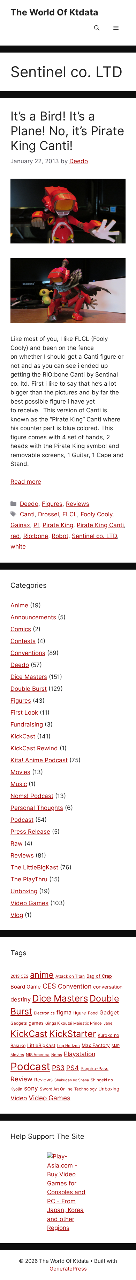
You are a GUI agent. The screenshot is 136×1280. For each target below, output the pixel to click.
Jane (108, 1023)
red (15, 535)
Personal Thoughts (36, 807)
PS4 (72, 1068)
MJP (116, 1045)
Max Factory (96, 1045)
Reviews (77, 503)
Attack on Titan (70, 976)
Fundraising (26, 724)
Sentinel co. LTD (94, 535)
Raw (16, 843)
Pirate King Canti (100, 525)
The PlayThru (28, 879)
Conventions (27, 652)
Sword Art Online (56, 1089)
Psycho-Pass (94, 1068)
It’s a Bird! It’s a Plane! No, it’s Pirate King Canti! (67, 131)
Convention (74, 986)
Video (18, 1098)
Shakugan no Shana (71, 1080)
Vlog (16, 914)
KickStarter (72, 1033)
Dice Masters (28, 676)
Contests (23, 641)
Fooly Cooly (96, 514)
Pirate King (58, 525)
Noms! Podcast (31, 795)
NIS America (38, 1054)
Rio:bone (35, 535)
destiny (20, 999)
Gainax (20, 525)
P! (36, 525)
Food (93, 1013)
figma (63, 1012)
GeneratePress (68, 1268)
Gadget (109, 1012)
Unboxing (23, 891)
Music (18, 783)
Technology (85, 1089)
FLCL (69, 514)
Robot (60, 535)
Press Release (30, 831)
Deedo (29, 503)
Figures (52, 503)
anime (42, 975)
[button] (96, 28)
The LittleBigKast (34, 867)
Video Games (29, 903)
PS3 (58, 1068)
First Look (24, 712)
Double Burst (28, 688)
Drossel (48, 514)
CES (49, 986)
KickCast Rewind (34, 748)
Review (21, 1079)
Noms (56, 1054)
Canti (27, 514)
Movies (20, 772)
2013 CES (19, 976)
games (36, 1023)
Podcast (21, 819)
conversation (107, 987)
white (18, 546)
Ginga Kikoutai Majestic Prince (73, 1023)
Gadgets (18, 1023)
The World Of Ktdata (54, 12)
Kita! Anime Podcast (39, 760)
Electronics (44, 1013)
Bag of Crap (99, 976)
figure (79, 1013)
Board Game (25, 987)
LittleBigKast (41, 1045)
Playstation (79, 1054)
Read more (25, 481)
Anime (19, 605)
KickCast (22, 736)
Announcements (33, 617)
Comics (20, 629)
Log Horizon (68, 1045)
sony (31, 1088)
